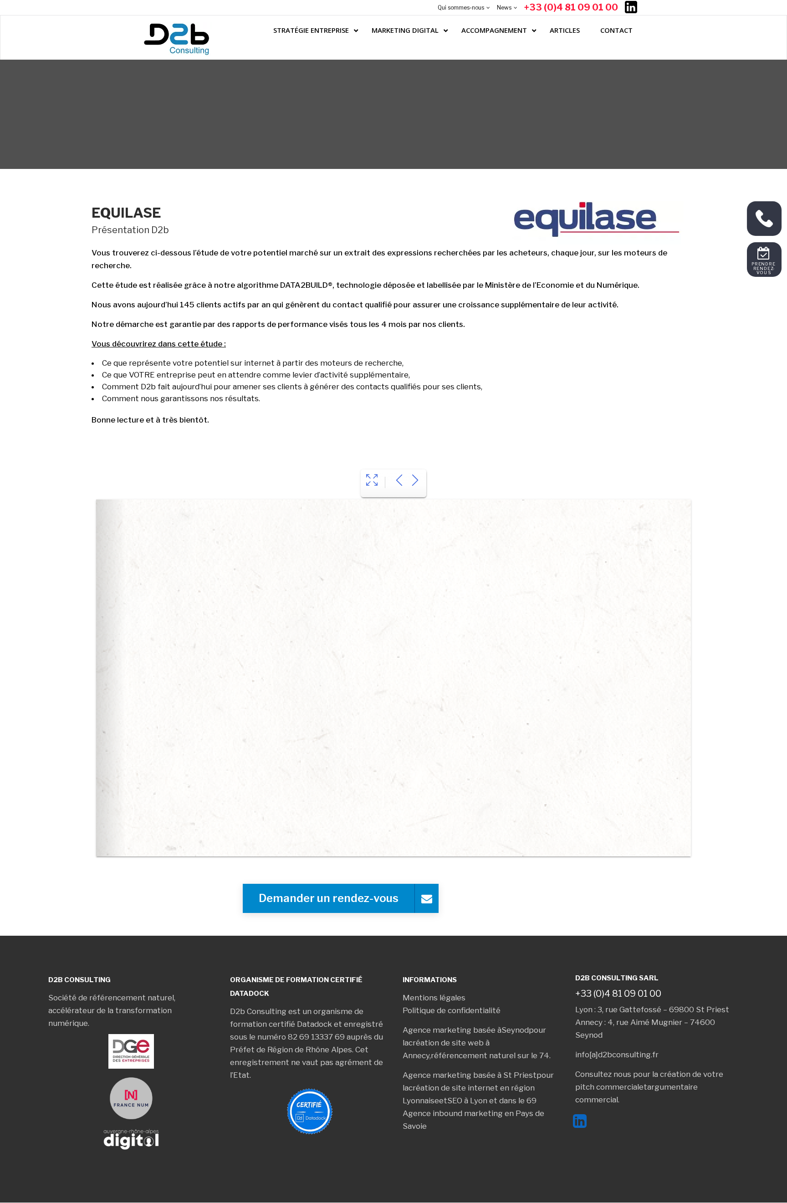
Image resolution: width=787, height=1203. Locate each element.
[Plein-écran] (372, 481)
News (504, 7)
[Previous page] (399, 481)
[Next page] (415, 481)
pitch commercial (607, 1086)
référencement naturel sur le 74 (490, 1055)
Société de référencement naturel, (111, 997)
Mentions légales (434, 997)
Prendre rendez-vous (764, 268)
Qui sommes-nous (461, 7)
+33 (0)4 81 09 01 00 (571, 7)
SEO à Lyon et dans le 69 (492, 1100)
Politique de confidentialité (452, 1010)
